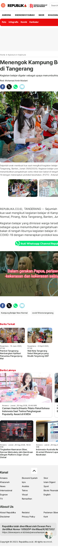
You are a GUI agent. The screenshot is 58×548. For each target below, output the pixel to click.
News (3, 486)
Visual (25, 494)
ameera (6, 15)
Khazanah (4, 482)
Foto (4, 22)
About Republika (8, 512)
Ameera (3, 478)
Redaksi (26, 512)
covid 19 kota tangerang (42, 313)
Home (2, 55)
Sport (46, 486)
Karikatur (34, 22)
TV (1, 498)
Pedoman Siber (51, 512)
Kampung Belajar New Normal (14, 313)
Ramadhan (27, 498)
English (47, 494)
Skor (46, 478)
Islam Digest (49, 482)
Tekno (25, 490)
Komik (24, 22)
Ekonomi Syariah (25, 15)
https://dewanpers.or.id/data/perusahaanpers (24, 532)
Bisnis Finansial (51, 490)
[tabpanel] (22, 188)
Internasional (6, 490)
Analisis (25, 486)
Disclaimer (5, 516)
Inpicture (12, 55)
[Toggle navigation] (3, 5)
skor (41, 15)
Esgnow (4, 494)
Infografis (13, 22)
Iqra (24, 482)
